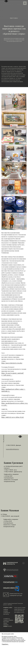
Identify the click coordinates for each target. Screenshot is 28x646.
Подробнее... (5, 644)
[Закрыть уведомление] (27, 633)
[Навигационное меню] (25, 3)
